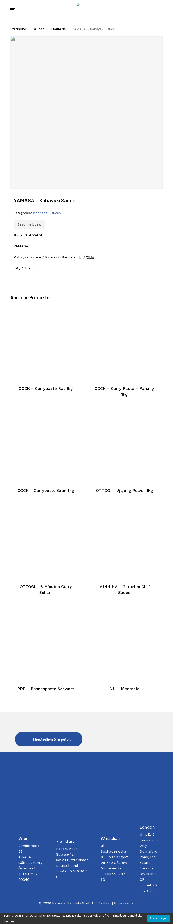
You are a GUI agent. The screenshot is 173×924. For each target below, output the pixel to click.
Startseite (18, 29)
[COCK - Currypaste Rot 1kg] (45, 342)
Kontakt (104, 903)
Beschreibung (29, 224)
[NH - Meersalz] (124, 642)
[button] (12, 8)
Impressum (124, 903)
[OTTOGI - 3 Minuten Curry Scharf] (45, 540)
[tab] (29, 224)
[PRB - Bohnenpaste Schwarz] (45, 642)
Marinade (58, 29)
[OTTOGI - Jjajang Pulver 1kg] (124, 444)
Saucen (38, 29)
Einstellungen (158, 918)
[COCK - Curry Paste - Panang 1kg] (124, 342)
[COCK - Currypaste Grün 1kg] (45, 444)
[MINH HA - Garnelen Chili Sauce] (124, 540)
